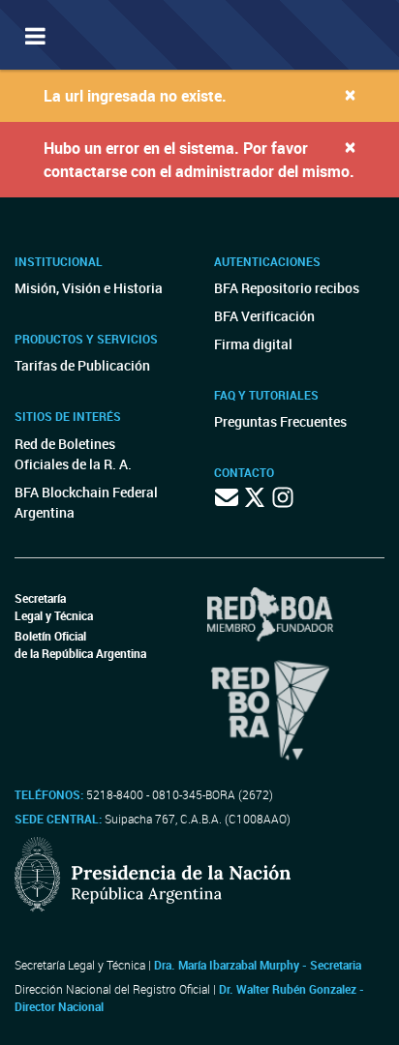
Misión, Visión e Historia (89, 288)
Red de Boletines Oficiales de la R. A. (73, 453)
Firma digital (253, 344)
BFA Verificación (264, 316)
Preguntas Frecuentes (280, 421)
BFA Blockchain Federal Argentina (86, 502)
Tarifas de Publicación (82, 365)
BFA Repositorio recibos (286, 288)
